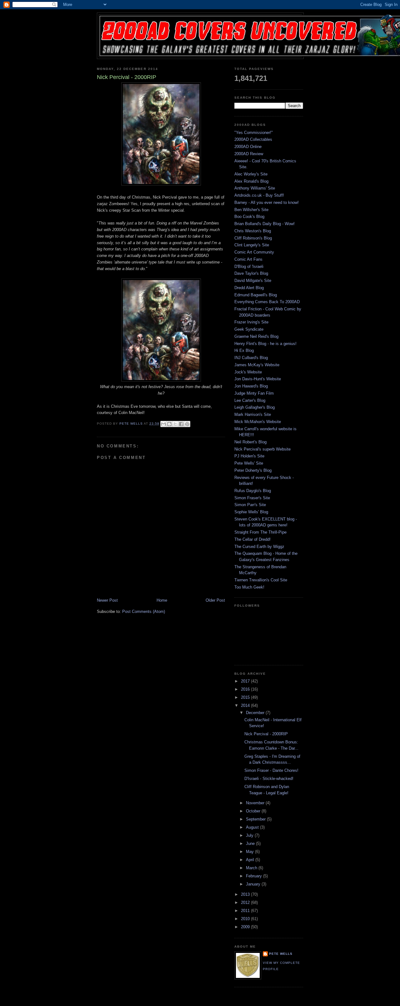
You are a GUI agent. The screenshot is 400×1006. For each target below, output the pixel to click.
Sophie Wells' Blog (251, 512)
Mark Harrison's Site (252, 414)
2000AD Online (248, 146)
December (256, 712)
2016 (246, 689)
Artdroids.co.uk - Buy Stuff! (259, 195)
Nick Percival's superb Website (262, 449)
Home (162, 600)
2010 (246, 918)
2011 (246, 910)
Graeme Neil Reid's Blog (256, 336)
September (256, 819)
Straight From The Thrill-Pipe (260, 532)
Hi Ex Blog (244, 350)
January (254, 884)
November (256, 803)
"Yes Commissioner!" (253, 132)
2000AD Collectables (253, 139)
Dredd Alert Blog (249, 287)
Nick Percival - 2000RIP (266, 734)
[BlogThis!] (169, 424)
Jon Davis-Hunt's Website (257, 379)
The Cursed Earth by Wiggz (259, 546)
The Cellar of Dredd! (252, 539)
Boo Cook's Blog (249, 216)
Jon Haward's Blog (251, 386)
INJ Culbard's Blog (251, 357)
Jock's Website (248, 372)
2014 (246, 705)
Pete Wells (280, 953)
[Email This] (163, 424)
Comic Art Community (254, 252)
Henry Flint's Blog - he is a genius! (265, 343)
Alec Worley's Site (251, 174)
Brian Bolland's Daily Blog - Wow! (264, 223)
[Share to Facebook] (181, 424)
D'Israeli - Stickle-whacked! (268, 778)
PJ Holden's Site (249, 456)
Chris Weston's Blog (252, 231)
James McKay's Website (256, 364)
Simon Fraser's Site (252, 498)
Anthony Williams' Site (254, 188)
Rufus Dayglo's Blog (252, 490)
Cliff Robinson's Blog (253, 238)
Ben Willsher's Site (251, 209)
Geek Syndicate (248, 329)
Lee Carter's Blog (249, 400)
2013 (246, 894)
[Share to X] (175, 424)
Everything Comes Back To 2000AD (267, 301)
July (250, 835)
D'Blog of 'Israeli (248, 266)
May (250, 851)
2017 (246, 681)
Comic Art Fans (248, 259)
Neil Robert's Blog (250, 442)
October (254, 811)
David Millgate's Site (252, 280)
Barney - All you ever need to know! (266, 202)
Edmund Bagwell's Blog (255, 295)
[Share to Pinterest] (187, 424)
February (254, 876)
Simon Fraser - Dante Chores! (271, 770)
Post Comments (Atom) (143, 611)
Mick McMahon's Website (257, 421)
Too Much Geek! (249, 587)
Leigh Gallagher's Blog (254, 407)
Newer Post (107, 600)
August (253, 827)
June (251, 843)
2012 (246, 902)
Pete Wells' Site (248, 463)
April (250, 859)
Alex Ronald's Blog (251, 181)
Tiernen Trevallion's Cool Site (260, 580)
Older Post (215, 600)
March (252, 867)
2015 (246, 697)
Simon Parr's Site (250, 504)
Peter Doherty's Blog (253, 470)
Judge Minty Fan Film (254, 393)
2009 (246, 927)
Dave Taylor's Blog (251, 273)
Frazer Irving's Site (251, 322)
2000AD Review (248, 153)
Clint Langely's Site (251, 245)
